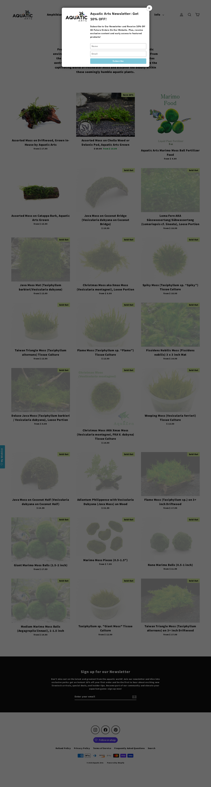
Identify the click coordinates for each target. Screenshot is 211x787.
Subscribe (118, 61)
